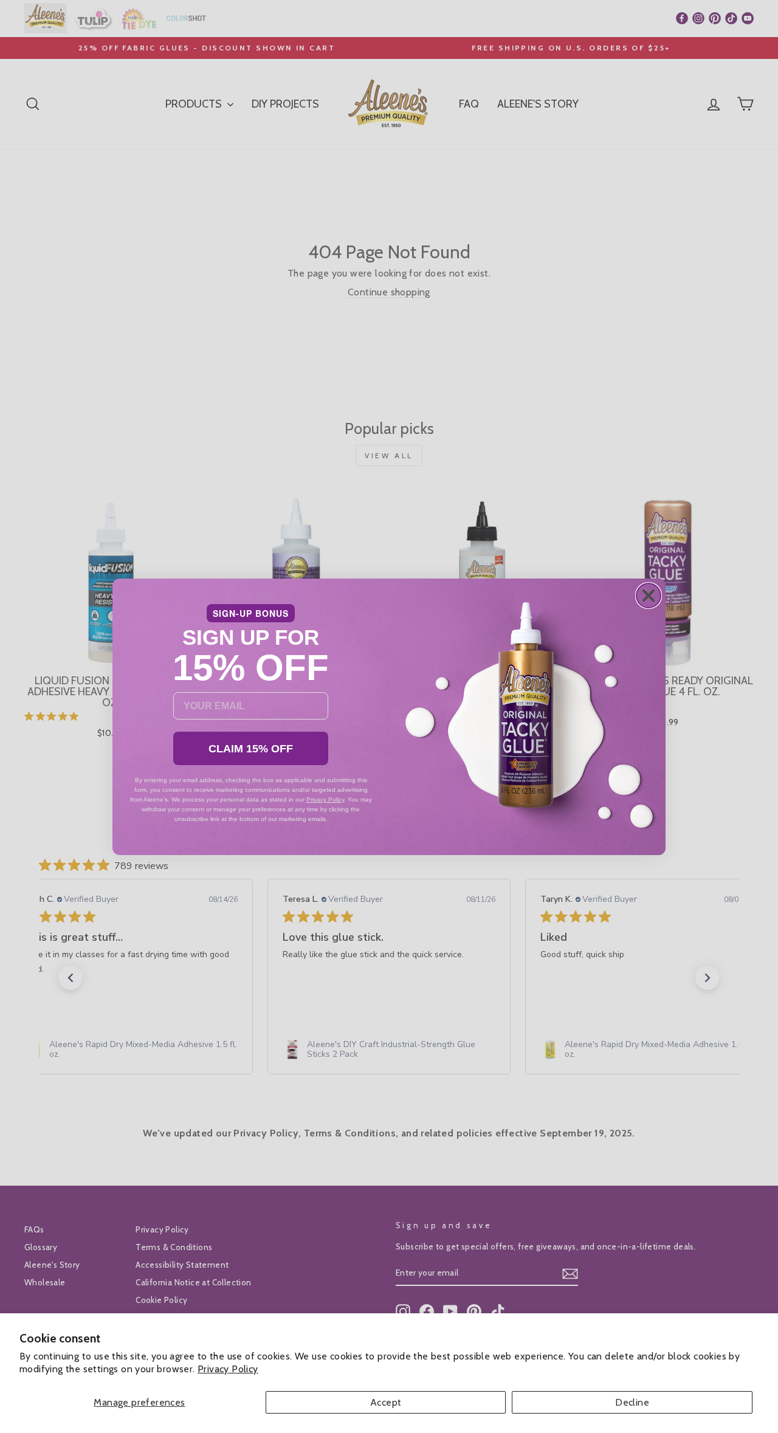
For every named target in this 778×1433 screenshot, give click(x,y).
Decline (632, 1402)
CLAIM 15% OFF (250, 749)
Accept (385, 1402)
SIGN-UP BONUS (251, 613)
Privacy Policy (228, 1369)
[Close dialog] (648, 595)
